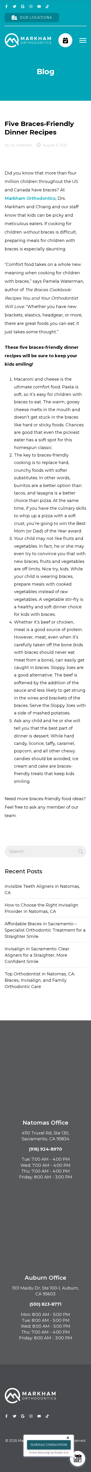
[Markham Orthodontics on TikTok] (47, 6)
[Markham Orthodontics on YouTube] (39, 6)
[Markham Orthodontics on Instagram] (31, 6)
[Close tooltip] (69, 1439)
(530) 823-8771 (45, 1304)
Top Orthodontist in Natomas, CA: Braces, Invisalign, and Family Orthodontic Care (40, 980)
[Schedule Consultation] (77, 1458)
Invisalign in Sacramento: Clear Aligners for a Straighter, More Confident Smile (37, 955)
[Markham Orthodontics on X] (14, 6)
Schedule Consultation (49, 1444)
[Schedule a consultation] (65, 40)
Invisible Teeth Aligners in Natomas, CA (42, 889)
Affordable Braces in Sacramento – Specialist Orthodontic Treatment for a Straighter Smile (45, 930)
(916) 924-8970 (45, 1149)
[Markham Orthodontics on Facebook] (6, 6)
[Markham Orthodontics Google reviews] (22, 6)
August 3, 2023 (55, 145)
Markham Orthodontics (30, 198)
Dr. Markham (21, 145)
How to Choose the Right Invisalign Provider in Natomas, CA (41, 908)
